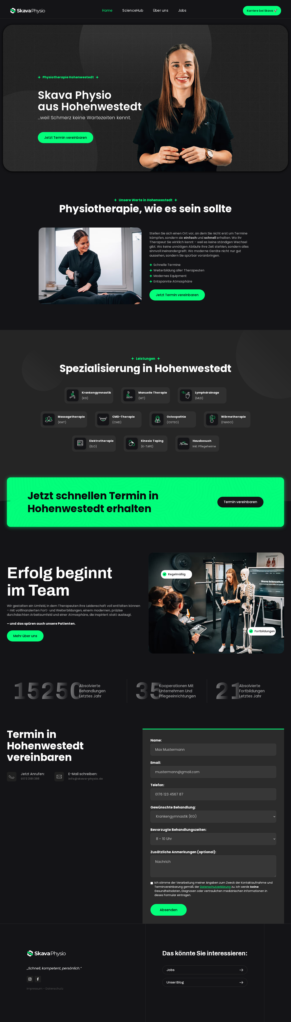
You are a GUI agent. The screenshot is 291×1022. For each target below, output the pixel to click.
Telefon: (157, 785)
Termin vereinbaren (240, 502)
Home (107, 10)
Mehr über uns (25, 636)
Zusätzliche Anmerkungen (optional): (183, 852)
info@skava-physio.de (85, 779)
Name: (156, 740)
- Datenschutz (53, 989)
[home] (28, 10)
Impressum (34, 989)
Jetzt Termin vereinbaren (65, 137)
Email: (155, 762)
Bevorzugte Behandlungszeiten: (178, 829)
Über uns (160, 10)
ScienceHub (132, 10)
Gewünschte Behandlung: (173, 807)
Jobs (182, 10)
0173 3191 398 (30, 779)
